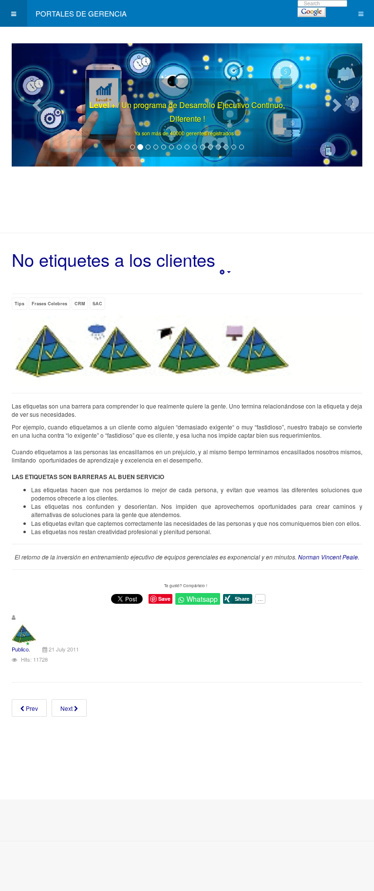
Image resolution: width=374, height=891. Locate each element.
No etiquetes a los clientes (113, 259)
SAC (97, 303)
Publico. (21, 649)
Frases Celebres (49, 303)
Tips (19, 303)
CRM (80, 303)
